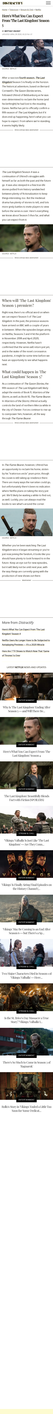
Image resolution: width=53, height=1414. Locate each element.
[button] (48, 3)
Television (13, 10)
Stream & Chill (27, 10)
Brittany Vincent (12, 31)
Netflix (38, 10)
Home (4, 10)
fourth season (26, 77)
